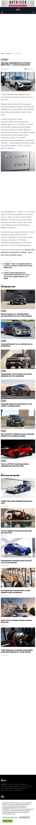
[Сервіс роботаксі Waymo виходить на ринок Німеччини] (18, 607)
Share (3, 74)
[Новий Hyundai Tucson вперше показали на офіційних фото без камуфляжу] (18, 359)
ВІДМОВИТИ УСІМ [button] (24, 817)
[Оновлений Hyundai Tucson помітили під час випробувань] (18, 329)
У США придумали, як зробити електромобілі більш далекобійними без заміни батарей (17, 651)
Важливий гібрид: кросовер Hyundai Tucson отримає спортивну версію (16, 405)
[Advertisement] (18, 34)
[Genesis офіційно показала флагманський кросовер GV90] (18, 518)
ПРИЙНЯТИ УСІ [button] (7, 821)
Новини (3, 311)
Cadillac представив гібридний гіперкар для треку (16, 502)
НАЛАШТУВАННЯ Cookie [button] (10, 817)
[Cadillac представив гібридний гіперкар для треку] (18, 488)
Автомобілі (14, 475)
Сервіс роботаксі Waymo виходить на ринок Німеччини (16, 621)
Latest (18, 9)
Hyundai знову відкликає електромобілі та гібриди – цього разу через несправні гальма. (18, 252)
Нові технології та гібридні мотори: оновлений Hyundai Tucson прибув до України (17, 435)
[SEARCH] (34, 12)
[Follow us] (32, 12)
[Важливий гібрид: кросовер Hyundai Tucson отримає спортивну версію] (18, 389)
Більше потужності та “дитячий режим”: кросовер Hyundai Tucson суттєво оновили (16, 315)
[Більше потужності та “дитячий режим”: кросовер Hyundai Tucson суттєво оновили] (18, 299)
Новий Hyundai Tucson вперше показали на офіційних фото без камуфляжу (16, 375)
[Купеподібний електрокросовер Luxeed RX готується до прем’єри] (18, 547)
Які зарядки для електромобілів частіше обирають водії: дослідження (15, 591)
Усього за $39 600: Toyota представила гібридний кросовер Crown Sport (15, 465)
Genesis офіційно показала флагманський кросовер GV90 (16, 532)
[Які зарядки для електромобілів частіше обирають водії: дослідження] (18, 577)
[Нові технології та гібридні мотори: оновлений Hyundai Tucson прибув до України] (18, 419)
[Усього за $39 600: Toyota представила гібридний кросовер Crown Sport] (18, 449)
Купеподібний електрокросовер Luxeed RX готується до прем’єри (16, 562)
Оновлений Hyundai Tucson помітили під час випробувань (17, 345)
